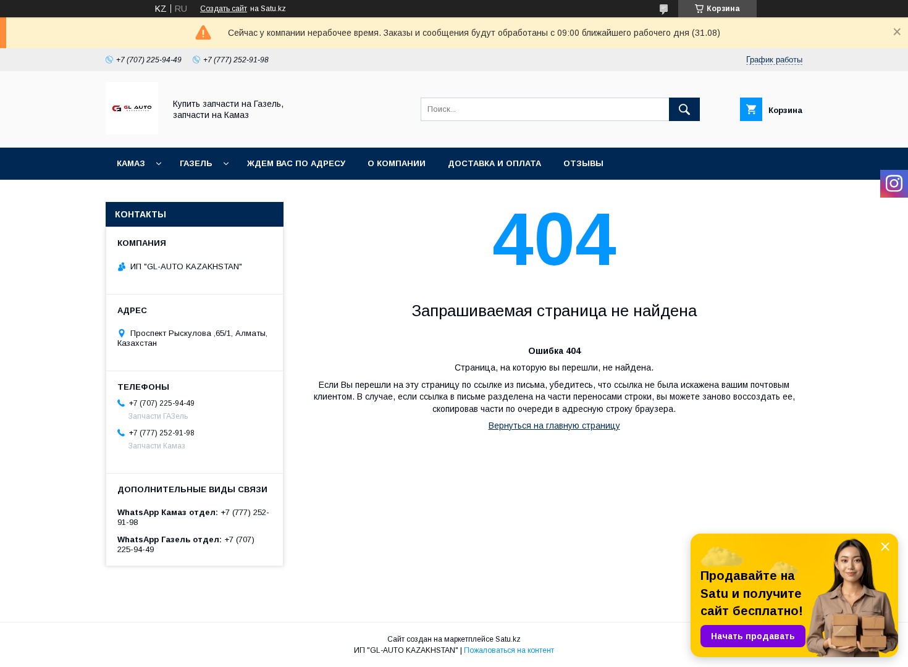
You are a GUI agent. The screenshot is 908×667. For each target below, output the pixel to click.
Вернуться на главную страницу (554, 425)
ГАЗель (196, 163)
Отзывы (583, 163)
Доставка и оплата (494, 163)
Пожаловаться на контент (509, 650)
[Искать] (684, 109)
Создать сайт (223, 8)
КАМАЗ (131, 163)
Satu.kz (508, 639)
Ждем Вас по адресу (296, 163)
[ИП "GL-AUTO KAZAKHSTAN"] (132, 131)
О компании (397, 163)
